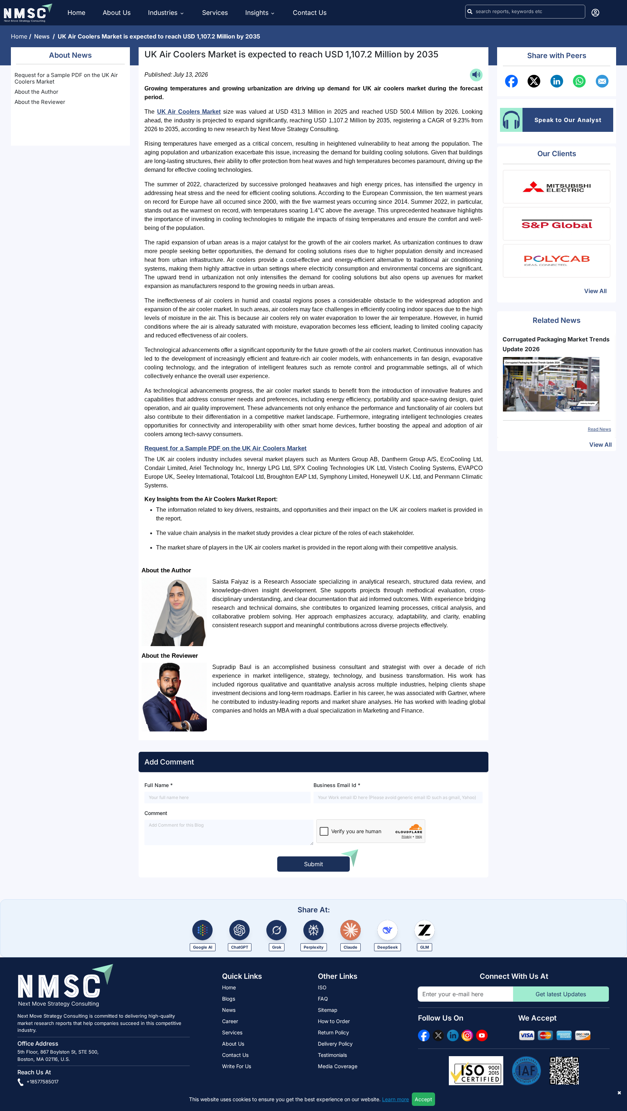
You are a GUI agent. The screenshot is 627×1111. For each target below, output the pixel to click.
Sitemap (327, 1010)
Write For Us (236, 1066)
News (43, 36)
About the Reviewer (40, 101)
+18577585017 (41, 1081)
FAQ (323, 999)
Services (215, 12)
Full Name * (158, 785)
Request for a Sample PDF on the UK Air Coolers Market (66, 78)
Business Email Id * (337, 785)
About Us (117, 12)
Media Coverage (337, 1066)
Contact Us (310, 12)
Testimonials (332, 1055)
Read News (599, 429)
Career (230, 1021)
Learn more (395, 1099)
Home (76, 12)
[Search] (470, 11)
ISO (322, 987)
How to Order (334, 1021)
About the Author (36, 91)
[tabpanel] (556, 383)
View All (595, 291)
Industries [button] (163, 12)
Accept (423, 1099)
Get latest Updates (561, 994)
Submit (313, 864)
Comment (155, 813)
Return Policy (333, 1032)
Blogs (228, 999)
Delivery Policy (335, 1044)
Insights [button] (257, 12)
